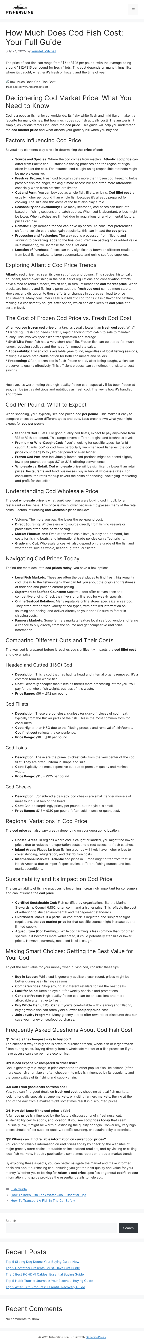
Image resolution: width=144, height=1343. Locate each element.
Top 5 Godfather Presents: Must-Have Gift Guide (43, 1268)
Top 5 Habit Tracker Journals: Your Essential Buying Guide (49, 1281)
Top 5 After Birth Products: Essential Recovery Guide (45, 1287)
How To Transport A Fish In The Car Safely (43, 1200)
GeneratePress (96, 1337)
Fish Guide (19, 1189)
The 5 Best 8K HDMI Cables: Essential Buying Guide (45, 1274)
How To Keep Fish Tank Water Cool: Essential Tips (48, 1195)
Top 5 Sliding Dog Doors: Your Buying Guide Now (42, 1262)
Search (11, 1221)
